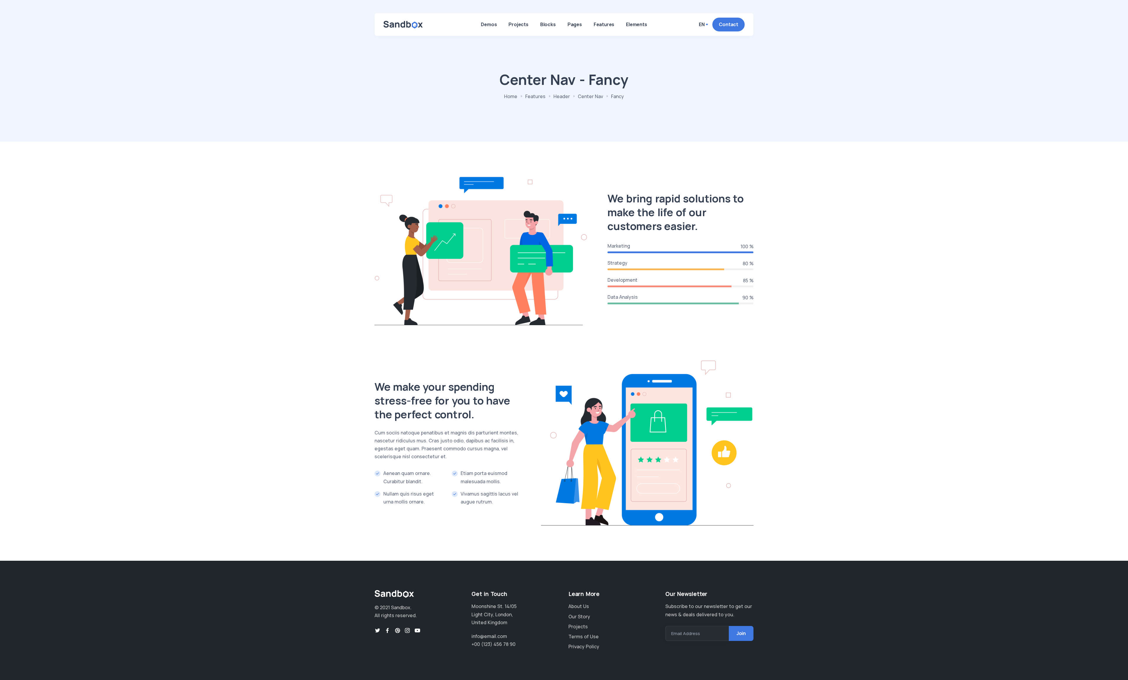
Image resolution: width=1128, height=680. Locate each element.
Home (510, 96)
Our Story (579, 616)
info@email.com (489, 636)
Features (604, 24)
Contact (728, 24)
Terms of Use (583, 636)
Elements (636, 24)
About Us (578, 606)
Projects (518, 24)
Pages (575, 24)
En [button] (702, 24)
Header (561, 96)
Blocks (548, 24)
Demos (489, 24)
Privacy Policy (583, 646)
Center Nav (590, 96)
